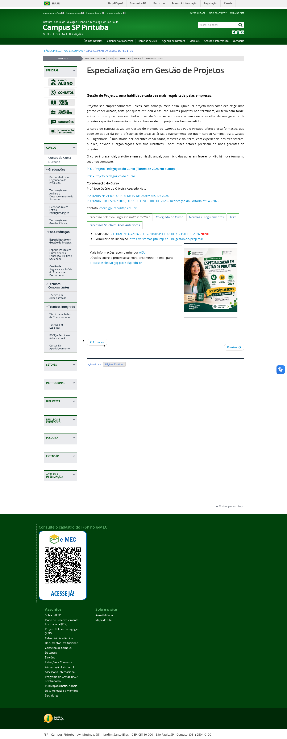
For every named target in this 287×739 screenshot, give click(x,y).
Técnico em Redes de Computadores (60, 316)
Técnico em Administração (57, 296)
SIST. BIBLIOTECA (123, 58)
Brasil (55, 3)
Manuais (195, 41)
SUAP (110, 58)
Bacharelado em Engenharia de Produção (59, 180)
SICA (160, 58)
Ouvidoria (238, 41)
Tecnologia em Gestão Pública (58, 222)
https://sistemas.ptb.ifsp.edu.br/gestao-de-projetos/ (166, 239)
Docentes (51, 652)
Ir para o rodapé (116, 13)
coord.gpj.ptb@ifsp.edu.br (118, 208)
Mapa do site (237, 13)
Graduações (56, 169)
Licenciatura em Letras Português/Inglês (59, 210)
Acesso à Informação (216, 41)
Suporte (89, 58)
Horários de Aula (148, 41)
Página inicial (52, 50)
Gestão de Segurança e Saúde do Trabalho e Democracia (60, 271)
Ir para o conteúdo (53, 13)
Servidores (51, 695)
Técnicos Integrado (61, 307)
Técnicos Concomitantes (58, 286)
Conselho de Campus (58, 648)
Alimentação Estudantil (59, 667)
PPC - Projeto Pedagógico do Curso (111, 176)
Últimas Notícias (93, 41)
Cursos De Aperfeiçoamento (59, 347)
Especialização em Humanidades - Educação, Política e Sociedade (60, 254)
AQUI (142, 252)
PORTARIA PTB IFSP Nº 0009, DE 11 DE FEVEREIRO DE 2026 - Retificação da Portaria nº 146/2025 (153, 201)
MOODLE (100, 58)
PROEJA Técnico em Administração (60, 337)
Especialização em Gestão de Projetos (60, 241)
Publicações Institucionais (61, 686)
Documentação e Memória (61, 691)
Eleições (50, 657)
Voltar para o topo (231, 506)
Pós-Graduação (73, 50)
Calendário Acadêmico (120, 41)
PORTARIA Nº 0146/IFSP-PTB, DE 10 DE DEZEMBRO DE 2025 (128, 196)
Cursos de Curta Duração (59, 160)
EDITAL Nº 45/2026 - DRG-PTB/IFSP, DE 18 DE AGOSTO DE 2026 (156, 234)
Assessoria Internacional (60, 672)
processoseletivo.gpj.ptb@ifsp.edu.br (116, 263)
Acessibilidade (197, 13)
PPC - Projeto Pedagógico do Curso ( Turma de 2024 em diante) (131, 169)
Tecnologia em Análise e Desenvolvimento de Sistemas (61, 195)
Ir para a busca (95, 13)
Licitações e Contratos (58, 662)
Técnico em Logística (56, 326)
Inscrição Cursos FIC (145, 58)
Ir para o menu (74, 13)
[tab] (120, 217)
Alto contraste (218, 13)
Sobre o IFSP (53, 615)
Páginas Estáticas (114, 364)
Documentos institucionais (61, 643)
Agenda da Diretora (173, 41)
